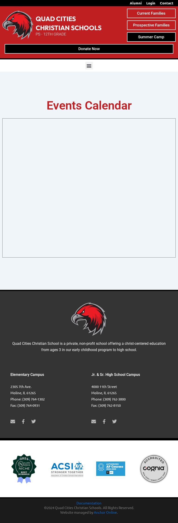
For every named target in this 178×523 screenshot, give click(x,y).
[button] (89, 65)
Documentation (89, 503)
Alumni (136, 3)
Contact (166, 3)
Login (150, 3)
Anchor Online (105, 512)
